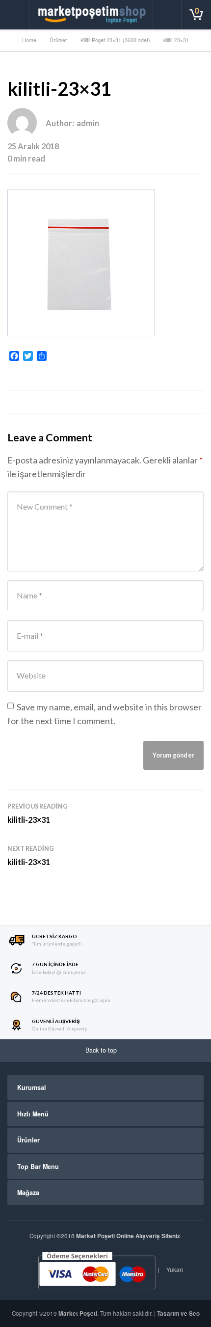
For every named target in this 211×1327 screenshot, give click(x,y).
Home (29, 40)
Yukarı (174, 1269)
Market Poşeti (77, 1313)
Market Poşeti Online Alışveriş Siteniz (128, 1236)
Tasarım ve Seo (178, 1313)
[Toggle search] (167, 14)
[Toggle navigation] (14, 14)
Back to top (102, 1050)
